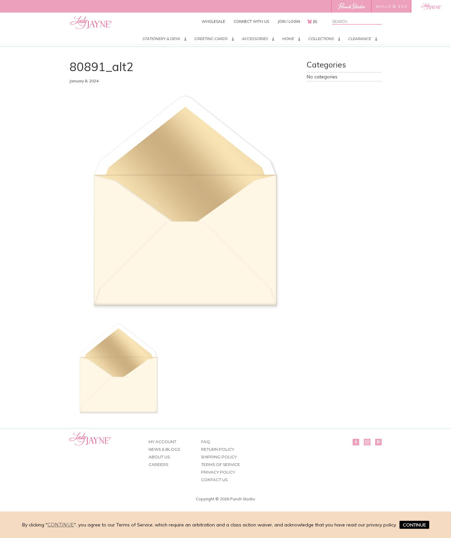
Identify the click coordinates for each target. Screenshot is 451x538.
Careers (158, 464)
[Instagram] (367, 442)
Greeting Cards (210, 38)
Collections (321, 38)
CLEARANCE (359, 38)
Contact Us (214, 479)
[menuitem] (213, 21)
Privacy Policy (218, 472)
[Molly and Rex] (391, 6)
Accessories (255, 38)
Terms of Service (220, 464)
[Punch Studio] (351, 6)
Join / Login (289, 21)
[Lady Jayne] (431, 6)
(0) (315, 21)
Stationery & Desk (161, 38)
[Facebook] (356, 442)
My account (162, 441)
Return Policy (217, 449)
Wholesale (213, 21)
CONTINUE (414, 524)
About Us (159, 456)
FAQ (205, 441)
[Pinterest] (378, 442)
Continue (61, 525)
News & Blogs (164, 449)
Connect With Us (251, 21)
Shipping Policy (219, 456)
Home (288, 38)
